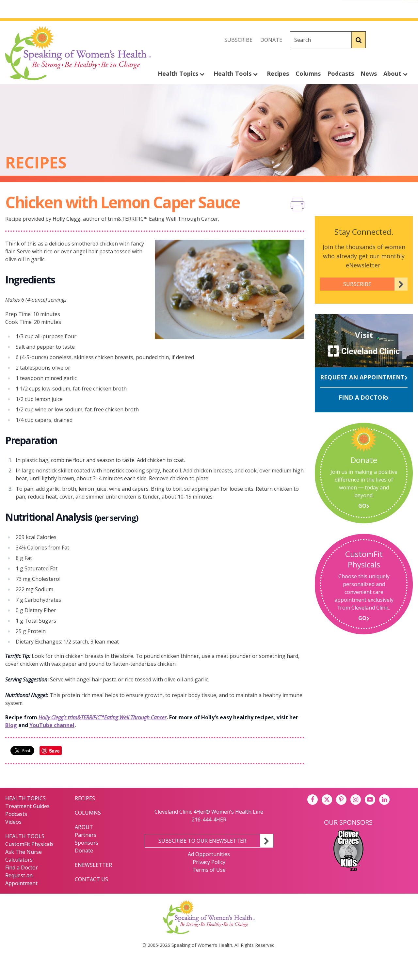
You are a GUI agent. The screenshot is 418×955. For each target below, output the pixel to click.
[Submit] (359, 39)
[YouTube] (370, 799)
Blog (11, 725)
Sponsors (86, 842)
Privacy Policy (209, 862)
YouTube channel (51, 725)
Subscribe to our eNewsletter (202, 840)
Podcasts (340, 73)
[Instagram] (407, 40)
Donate (271, 39)
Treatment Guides (27, 806)
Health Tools (233, 73)
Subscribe (238, 39)
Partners (85, 834)
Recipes (278, 73)
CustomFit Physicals (29, 844)
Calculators (19, 859)
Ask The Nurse (23, 851)
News (369, 73)
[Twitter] (393, 40)
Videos (13, 821)
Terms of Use (209, 869)
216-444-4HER (209, 819)
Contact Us (91, 879)
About (393, 73)
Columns (308, 73)
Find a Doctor (362, 397)
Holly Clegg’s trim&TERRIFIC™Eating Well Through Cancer (103, 717)
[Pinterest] (341, 799)
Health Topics (179, 73)
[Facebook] (379, 40)
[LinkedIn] (384, 799)
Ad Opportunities (209, 854)
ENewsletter (93, 864)
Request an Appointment (362, 377)
